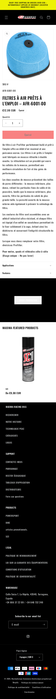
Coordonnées (29, 692)
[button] (6, 17)
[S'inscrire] (43, 624)
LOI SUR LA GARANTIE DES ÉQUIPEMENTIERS (27, 562)
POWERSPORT (12, 515)
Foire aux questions (15, 496)
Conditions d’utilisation (41, 687)
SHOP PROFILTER (28, 300)
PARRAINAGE (12, 468)
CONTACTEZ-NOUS (14, 461)
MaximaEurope (16, 679)
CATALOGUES (12, 435)
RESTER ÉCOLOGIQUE (16, 475)
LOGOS (9, 442)
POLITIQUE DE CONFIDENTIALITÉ (20, 576)
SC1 (7, 389)
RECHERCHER (12, 414)
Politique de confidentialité (18, 687)
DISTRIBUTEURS (13, 489)
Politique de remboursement (32, 682)
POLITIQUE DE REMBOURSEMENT (21, 555)
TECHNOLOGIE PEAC (15, 428)
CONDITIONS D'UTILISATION (18, 569)
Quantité (6, 117)
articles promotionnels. (16, 529)
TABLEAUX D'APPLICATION (18, 482)
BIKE (8, 522)
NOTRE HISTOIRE (14, 421)
